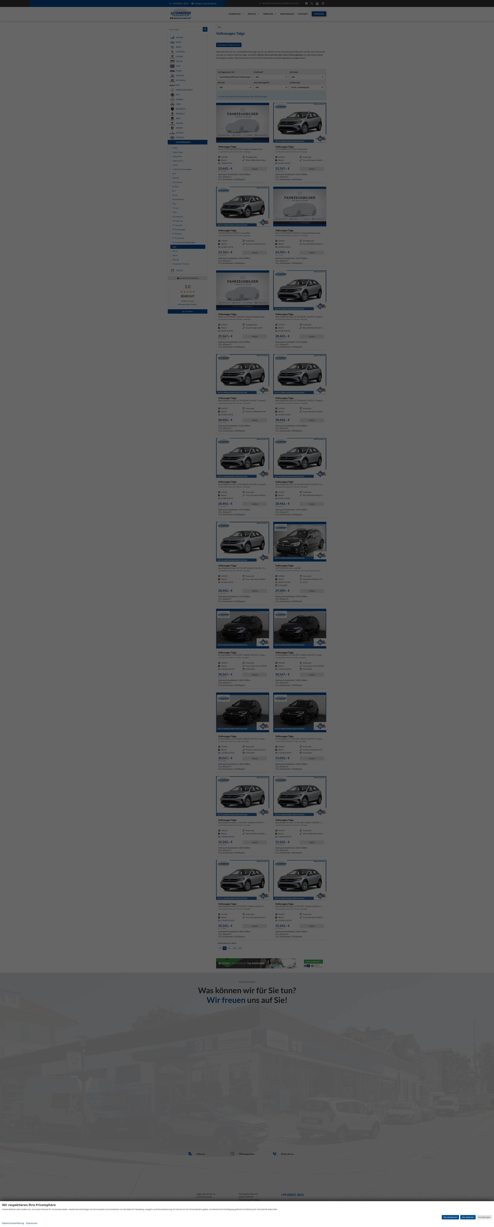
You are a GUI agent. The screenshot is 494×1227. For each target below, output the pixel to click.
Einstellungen (484, 1217)
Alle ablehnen (468, 1217)
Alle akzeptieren (450, 1217)
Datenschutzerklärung (13, 1223)
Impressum (31, 1223)
